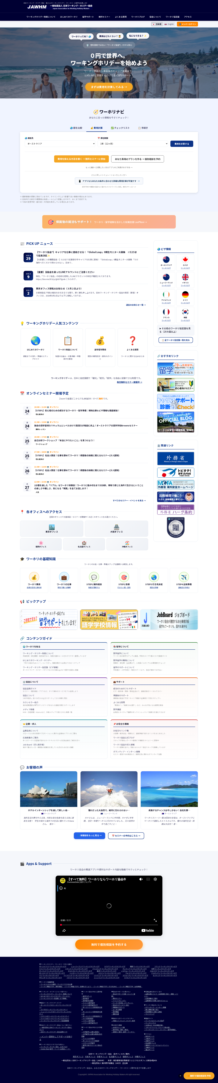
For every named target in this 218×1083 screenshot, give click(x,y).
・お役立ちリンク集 (118, 1027)
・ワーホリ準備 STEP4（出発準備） (130, 986)
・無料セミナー (116, 998)
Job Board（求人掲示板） (48, 746)
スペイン (101, 973)
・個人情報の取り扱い (151, 1009)
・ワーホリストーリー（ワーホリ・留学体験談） (160, 1029)
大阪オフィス (90, 1056)
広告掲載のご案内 (51, 739)
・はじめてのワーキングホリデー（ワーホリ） (54, 996)
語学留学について (140, 654)
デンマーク (126, 968)
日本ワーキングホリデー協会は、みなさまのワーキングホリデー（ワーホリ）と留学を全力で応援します (109, 1068)
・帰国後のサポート (118, 1007)
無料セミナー (104, 16)
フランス (157, 966)
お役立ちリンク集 (139, 732)
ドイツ (41, 968)
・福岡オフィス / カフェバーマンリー (156, 1045)
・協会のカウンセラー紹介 (120, 1005)
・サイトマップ (149, 1014)
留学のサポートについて (137, 668)
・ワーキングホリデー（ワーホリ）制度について (55, 994)
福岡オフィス (128, 1056)
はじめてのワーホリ (69, 16)
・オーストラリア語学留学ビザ (91, 1016)
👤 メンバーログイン (187, 24)
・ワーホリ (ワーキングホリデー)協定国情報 (54, 1021)
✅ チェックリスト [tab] (120, 127)
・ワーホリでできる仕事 (64, 984)
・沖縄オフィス (149, 1047)
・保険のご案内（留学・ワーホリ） (123, 1032)
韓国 (131, 966)
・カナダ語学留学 (87, 1018)
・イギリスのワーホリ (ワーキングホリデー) (54, 1016)
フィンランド (98, 977)
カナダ (106, 966)
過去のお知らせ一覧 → (136, 304)
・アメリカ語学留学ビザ (89, 1005)
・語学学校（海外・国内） (120, 1029)
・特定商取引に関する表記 (153, 1012)
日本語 (158, 24)
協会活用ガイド (50, 689)
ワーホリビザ (166, 268)
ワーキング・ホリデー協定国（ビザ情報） (50, 668)
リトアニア (97, 975)
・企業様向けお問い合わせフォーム (156, 1000)
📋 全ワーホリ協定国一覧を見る (176, 340)
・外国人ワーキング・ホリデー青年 (123, 1021)
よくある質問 (120, 16)
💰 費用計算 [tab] (96, 127)
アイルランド (96, 968)
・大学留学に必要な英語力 (90, 1032)
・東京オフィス (149, 1036)
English (170, 24)
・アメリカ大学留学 (88, 1038)
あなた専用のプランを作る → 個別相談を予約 (137, 159)
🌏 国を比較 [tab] (76, 127)
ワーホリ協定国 (172, 16)
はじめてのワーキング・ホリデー (51, 661)
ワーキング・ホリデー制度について (54, 654)
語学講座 (139, 710)
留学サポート (88, 16)
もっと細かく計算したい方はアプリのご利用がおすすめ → (109, 167)
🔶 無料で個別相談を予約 (199, 1075)
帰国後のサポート (137, 696)
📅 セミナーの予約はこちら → (126, 835)
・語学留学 (85, 998)
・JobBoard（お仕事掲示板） (154, 1025)
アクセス (188, 16)
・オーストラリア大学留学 (90, 1041)
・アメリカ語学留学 (88, 1003)
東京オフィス (78, 1056)
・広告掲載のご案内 (150, 998)
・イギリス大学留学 (88, 1043)
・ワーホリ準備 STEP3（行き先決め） (105, 986)
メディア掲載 (47, 710)
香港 (98, 971)
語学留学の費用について (139, 661)
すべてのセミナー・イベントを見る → (129, 500)
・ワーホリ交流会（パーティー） (122, 1003)
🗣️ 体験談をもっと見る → (89, 835)
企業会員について (50, 732)
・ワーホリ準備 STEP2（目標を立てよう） (78, 986)
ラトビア (127, 977)
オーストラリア (44, 966)
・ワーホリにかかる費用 (47, 984)
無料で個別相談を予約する (109, 944)
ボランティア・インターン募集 (137, 752)
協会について (155, 16)
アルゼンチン (155, 973)
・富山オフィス (149, 1050)
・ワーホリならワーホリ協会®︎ (154, 1021)
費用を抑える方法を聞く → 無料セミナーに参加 (81, 158)
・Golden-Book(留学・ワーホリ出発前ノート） (55, 1049)
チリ (40, 975)
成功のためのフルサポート (137, 689)
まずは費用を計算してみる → (109, 87)
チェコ (127, 973)
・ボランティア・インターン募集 (155, 1007)
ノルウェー (125, 971)
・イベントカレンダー (118, 1000)
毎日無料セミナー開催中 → (129, 382)
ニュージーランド (77, 966)
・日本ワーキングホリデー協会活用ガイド (53, 1032)
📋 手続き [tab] (143, 127)
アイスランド (68, 975)
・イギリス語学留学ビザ (89, 1023)
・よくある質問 (116, 1009)
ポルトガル (71, 971)
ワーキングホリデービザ (58, 966)
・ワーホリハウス (150, 1023)
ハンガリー (73, 973)
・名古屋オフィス (150, 1043)
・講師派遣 (115, 1014)
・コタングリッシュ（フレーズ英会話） (157, 1027)
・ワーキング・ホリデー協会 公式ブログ (53, 1047)
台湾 (152, 968)
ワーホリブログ (138, 16)
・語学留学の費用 (87, 1000)
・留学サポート (86, 996)
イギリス (68, 968)
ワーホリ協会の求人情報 (139, 746)
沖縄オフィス (140, 1056)
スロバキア (153, 971)
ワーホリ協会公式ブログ (136, 739)
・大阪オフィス (149, 1038)
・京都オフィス (149, 1041)
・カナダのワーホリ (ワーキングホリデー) (53, 1009)
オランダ (42, 977)
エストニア (156, 975)
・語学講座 (115, 1012)
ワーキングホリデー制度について (41, 16)
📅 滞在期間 (103, 138)
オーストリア (43, 973)
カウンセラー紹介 (49, 703)
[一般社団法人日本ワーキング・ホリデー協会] (60, 9)
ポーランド (43, 971)
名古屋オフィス (115, 1056)
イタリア (70, 977)
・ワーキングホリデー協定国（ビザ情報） (53, 998)
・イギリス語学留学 (88, 1021)
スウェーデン (127, 975)
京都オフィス (102, 1056)
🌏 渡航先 (29, 138)
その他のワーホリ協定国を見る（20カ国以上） (175, 330)
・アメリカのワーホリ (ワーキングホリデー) (54, 1018)
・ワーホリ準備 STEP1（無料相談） (51, 986)
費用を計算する (182, 143)
